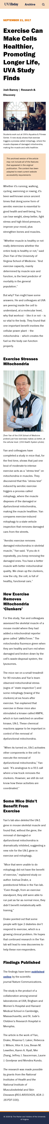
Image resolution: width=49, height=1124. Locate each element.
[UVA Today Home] (11, 4)
